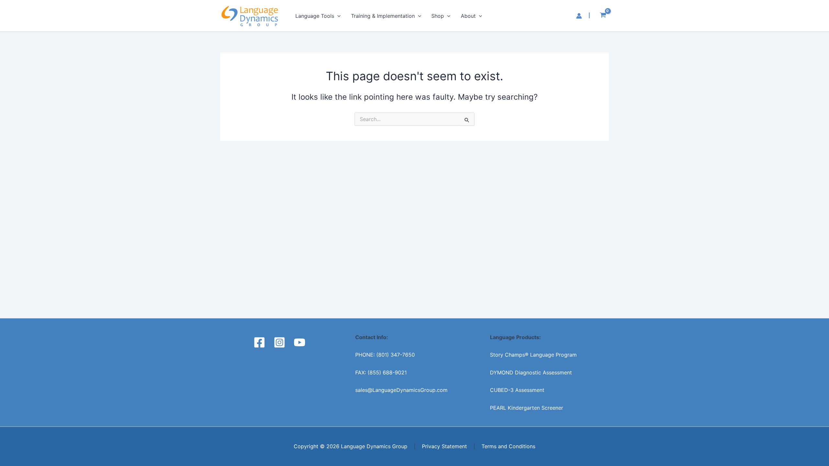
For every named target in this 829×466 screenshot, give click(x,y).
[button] (337, 16)
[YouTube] (299, 342)
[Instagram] (279, 342)
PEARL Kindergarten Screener (526, 408)
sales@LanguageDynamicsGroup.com (401, 390)
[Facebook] (259, 342)
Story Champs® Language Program (533, 354)
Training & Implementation (383, 16)
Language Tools (314, 16)
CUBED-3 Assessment (517, 390)
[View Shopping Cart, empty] (603, 15)
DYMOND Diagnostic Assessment (531, 372)
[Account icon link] (579, 16)
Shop (437, 16)
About (468, 16)
